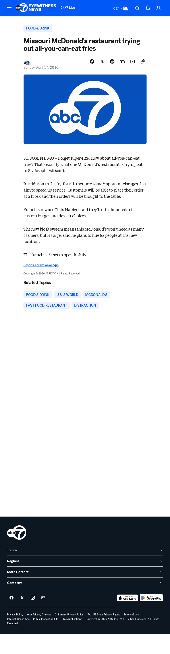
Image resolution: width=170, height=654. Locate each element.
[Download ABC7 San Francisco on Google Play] (151, 597)
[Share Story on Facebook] (92, 61)
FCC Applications (72, 619)
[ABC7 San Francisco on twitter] (22, 597)
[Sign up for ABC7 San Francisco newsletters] (43, 597)
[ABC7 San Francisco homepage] (36, 8)
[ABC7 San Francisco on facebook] (11, 597)
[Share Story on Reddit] (112, 61)
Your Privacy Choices (39, 614)
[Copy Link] (143, 61)
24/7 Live (67, 7)
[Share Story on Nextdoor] (122, 61)
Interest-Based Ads (18, 619)
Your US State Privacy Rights (103, 614)
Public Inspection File (45, 619)
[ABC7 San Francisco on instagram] (32, 597)
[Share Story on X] (102, 61)
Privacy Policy (15, 614)
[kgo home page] (16, 532)
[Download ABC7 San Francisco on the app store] (127, 597)
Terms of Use (131, 614)
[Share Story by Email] (132, 61)
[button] (9, 7)
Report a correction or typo (40, 265)
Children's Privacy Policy (69, 614)
